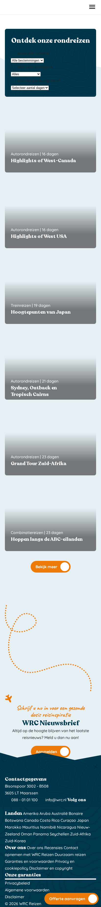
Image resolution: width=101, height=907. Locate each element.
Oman (26, 834)
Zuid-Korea (15, 840)
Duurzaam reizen (70, 854)
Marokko (13, 827)
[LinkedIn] (20, 806)
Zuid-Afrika (80, 834)
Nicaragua (66, 827)
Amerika (30, 813)
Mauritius (30, 827)
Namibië (48, 827)
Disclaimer (14, 896)
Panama (41, 834)
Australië (59, 813)
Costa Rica (50, 820)
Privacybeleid (17, 883)
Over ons (35, 847)
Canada (31, 820)
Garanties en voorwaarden (29, 861)
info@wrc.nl (55, 799)
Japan (83, 820)
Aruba (44, 813)
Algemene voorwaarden (27, 889)
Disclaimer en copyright (51, 868)
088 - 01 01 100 (24, 799)
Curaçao (68, 820)
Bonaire (76, 813)
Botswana (14, 820)
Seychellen (59, 834)
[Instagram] (8, 806)
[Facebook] (14, 806)
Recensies (53, 847)
